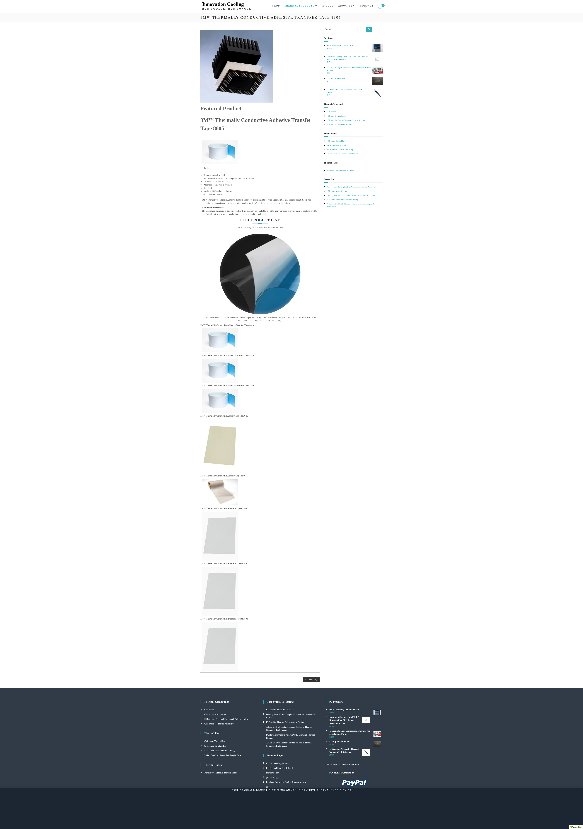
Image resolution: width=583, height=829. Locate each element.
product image (272, 777)
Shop (276, 6)
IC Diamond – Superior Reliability (339, 124)
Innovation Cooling (223, 4)
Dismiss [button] (345, 790)
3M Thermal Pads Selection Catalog (340, 150)
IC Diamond (331, 112)
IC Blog (328, 6)
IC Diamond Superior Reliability (280, 768)
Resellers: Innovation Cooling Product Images (286, 782)
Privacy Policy (272, 773)
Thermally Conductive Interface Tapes (340, 170)
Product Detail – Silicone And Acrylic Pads (342, 154)
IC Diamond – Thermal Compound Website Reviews (346, 120)
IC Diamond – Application (336, 116)
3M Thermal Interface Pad (336, 145)
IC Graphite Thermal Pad (336, 141)
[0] (380, 6)
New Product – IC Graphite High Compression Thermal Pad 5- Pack (351, 187)
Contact (366, 6)
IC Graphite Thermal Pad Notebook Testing (342, 200)
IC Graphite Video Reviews (337, 191)
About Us (345, 6)
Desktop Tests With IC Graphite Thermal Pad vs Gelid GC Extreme (351, 195)
